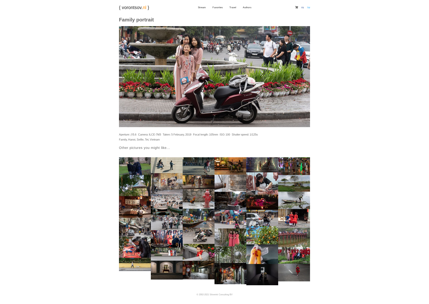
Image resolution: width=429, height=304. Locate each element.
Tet (146, 139)
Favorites (217, 7)
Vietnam (155, 139)
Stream (202, 7)
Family (123, 139)
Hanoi (131, 139)
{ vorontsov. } (134, 7)
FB (302, 8)
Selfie (140, 139)
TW (308, 8)
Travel (232, 7)
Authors (247, 7)
